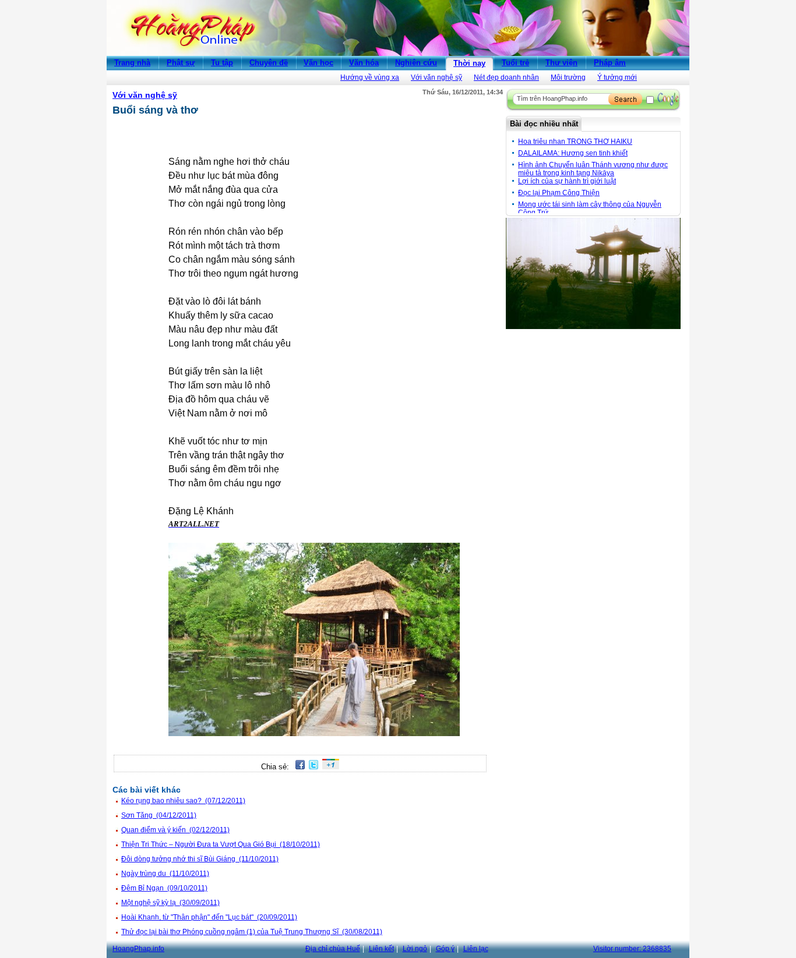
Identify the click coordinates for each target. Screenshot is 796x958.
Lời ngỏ (415, 949)
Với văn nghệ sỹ (436, 77)
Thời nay (469, 63)
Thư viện (561, 62)
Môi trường (568, 77)
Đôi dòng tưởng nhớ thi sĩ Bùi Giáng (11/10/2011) (200, 859)
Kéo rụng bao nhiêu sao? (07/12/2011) (183, 801)
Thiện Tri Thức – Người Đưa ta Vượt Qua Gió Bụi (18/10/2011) (220, 844)
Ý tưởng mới (617, 77)
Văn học (318, 62)
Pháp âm (610, 62)
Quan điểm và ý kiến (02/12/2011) (175, 830)
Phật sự (181, 62)
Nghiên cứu (416, 62)
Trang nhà (132, 62)
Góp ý (445, 949)
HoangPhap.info (138, 949)
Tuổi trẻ (515, 62)
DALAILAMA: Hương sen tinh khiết (573, 153)
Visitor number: (632, 949)
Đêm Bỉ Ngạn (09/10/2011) (164, 888)
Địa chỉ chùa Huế (332, 949)
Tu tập (222, 62)
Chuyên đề (268, 62)
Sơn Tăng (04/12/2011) (158, 815)
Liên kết (381, 949)
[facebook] (298, 766)
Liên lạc (475, 949)
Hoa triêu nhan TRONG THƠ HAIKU (575, 141)
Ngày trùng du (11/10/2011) (165, 873)
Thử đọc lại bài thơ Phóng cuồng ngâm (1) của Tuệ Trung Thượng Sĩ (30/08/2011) (251, 932)
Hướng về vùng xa (369, 77)
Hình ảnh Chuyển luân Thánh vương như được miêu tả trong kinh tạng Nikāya (593, 169)
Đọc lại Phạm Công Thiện (559, 193)
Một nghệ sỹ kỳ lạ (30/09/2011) (170, 903)
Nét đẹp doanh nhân (506, 77)
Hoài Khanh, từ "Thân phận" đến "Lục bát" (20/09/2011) (209, 917)
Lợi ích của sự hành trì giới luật (567, 181)
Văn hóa (364, 62)
